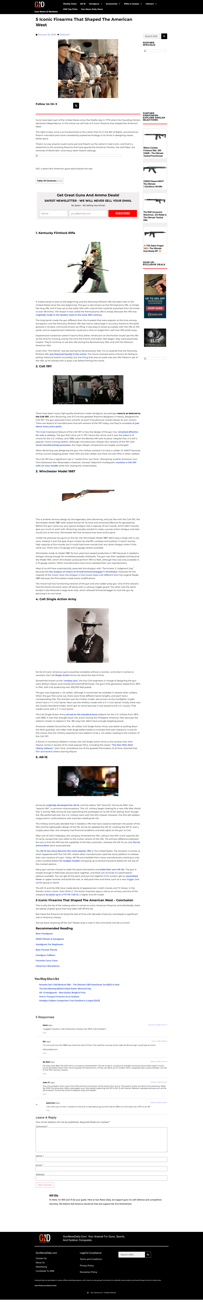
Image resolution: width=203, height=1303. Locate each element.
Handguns (94, 4)
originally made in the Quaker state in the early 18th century (69, 315)
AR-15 (83, 4)
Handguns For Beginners (49, 944)
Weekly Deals (70, 4)
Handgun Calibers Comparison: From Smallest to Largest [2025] (69, 1000)
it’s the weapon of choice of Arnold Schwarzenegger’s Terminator (81, 571)
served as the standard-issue (82, 714)
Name (40, 1156)
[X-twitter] (76, 106)
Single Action (62, 675)
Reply (44, 1033)
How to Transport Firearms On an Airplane (59, 996)
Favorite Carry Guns (47, 960)
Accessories (111, 4)
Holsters (150, 4)
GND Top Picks (70, 9)
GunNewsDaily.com (46, 1252)
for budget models (69, 861)
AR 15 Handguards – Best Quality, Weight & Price (62, 992)
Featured (64, 34)
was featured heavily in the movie (67, 354)
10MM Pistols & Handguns (50, 939)
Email (39, 1165)
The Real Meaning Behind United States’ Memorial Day (65, 988)
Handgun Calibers (45, 955)
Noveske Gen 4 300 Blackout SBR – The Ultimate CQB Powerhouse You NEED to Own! (79, 984)
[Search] (164, 36)
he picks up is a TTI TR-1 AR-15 (62, 894)
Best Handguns (44, 933)
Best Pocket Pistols (46, 950)
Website (40, 1174)
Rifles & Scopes (131, 4)
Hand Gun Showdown (48, 966)
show (59, 181)
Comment (42, 1126)
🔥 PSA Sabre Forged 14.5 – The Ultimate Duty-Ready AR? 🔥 (153, 248)
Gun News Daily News (92, 9)
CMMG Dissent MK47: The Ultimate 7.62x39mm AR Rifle (153, 184)
